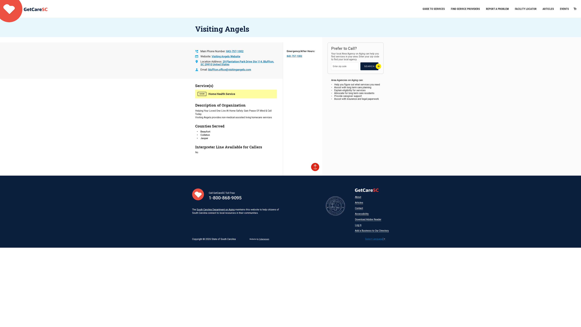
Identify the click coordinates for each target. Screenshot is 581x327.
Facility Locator (526, 8)
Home (24, 9)
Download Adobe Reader (368, 219)
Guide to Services (434, 8)
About (358, 197)
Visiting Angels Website (226, 56)
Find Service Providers (465, 8)
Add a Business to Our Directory (372, 230)
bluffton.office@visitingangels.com (229, 69)
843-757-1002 (234, 51)
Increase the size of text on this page (575, 9)
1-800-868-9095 (225, 197)
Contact (359, 208)
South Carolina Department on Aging (216, 209)
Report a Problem (497, 8)
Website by (259, 239)
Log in (358, 225)
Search (369, 66)
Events (564, 8)
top (315, 169)
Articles (548, 8)
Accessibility (362, 213)
